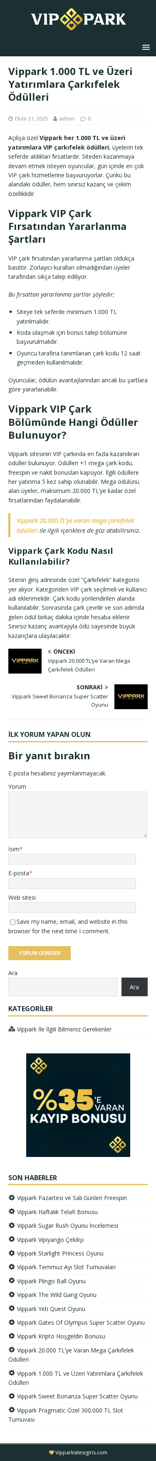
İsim (14, 849)
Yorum (17, 786)
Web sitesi (22, 897)
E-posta (18, 873)
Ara (12, 973)
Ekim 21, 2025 (31, 118)
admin (67, 118)
